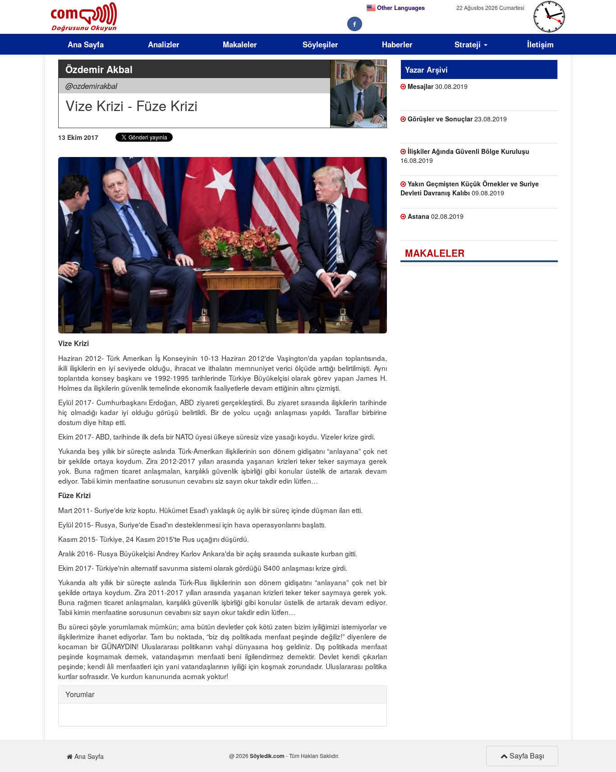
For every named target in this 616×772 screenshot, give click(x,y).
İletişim (540, 44)
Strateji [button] (469, 44)
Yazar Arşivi (426, 69)
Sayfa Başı (526, 755)
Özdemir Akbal (99, 69)
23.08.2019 (457, 118)
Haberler (397, 44)
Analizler (163, 44)
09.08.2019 (469, 188)
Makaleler (240, 44)
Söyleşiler (320, 44)
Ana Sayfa (86, 44)
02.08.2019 (436, 216)
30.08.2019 (438, 86)
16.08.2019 (464, 156)
